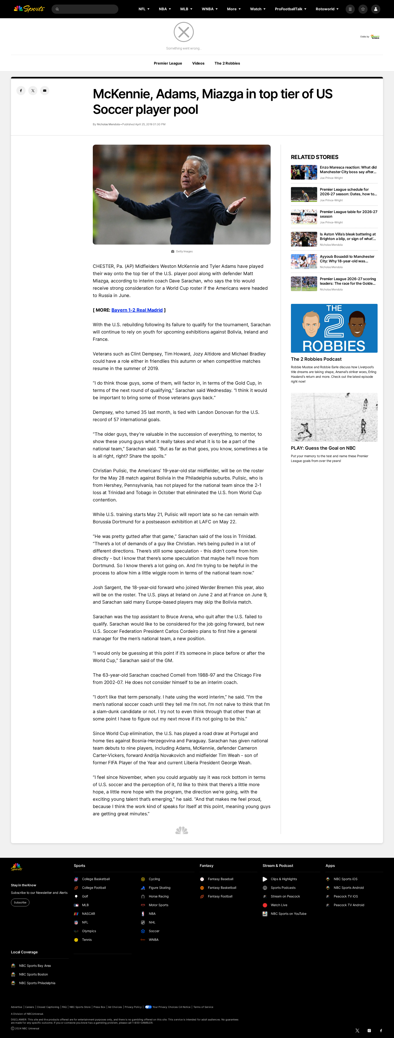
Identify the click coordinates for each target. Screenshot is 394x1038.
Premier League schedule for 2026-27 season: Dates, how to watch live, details (347, 191)
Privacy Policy (133, 1007)
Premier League (168, 63)
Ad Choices (115, 1007)
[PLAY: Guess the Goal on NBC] (334, 417)
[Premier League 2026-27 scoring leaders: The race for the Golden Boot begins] (304, 283)
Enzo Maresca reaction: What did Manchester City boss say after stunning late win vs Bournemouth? (348, 169)
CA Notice (185, 1007)
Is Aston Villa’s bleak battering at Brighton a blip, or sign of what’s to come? (348, 236)
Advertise (16, 1007)
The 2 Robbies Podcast (316, 359)
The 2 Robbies (227, 63)
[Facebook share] (21, 90)
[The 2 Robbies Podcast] (334, 328)
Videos (198, 63)
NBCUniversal (35, 1013)
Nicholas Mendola (108, 124)
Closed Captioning (48, 1007)
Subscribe (20, 902)
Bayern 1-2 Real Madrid (137, 310)
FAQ (64, 1007)
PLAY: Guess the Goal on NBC (323, 448)
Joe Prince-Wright (331, 178)
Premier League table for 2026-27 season (348, 214)
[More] (350, 9)
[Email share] (44, 90)
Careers (29, 1007)
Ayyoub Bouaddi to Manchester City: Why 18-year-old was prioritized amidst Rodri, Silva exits (347, 258)
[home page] (29, 9)
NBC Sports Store (80, 1007)
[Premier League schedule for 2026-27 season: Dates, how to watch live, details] (304, 194)
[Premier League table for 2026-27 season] (304, 216)
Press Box (99, 1007)
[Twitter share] (32, 90)
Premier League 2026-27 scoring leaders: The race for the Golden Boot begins (348, 281)
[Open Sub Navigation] (148, 9)
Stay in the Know (23, 885)
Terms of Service (203, 1007)
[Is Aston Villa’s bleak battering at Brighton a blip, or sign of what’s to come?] (304, 239)
